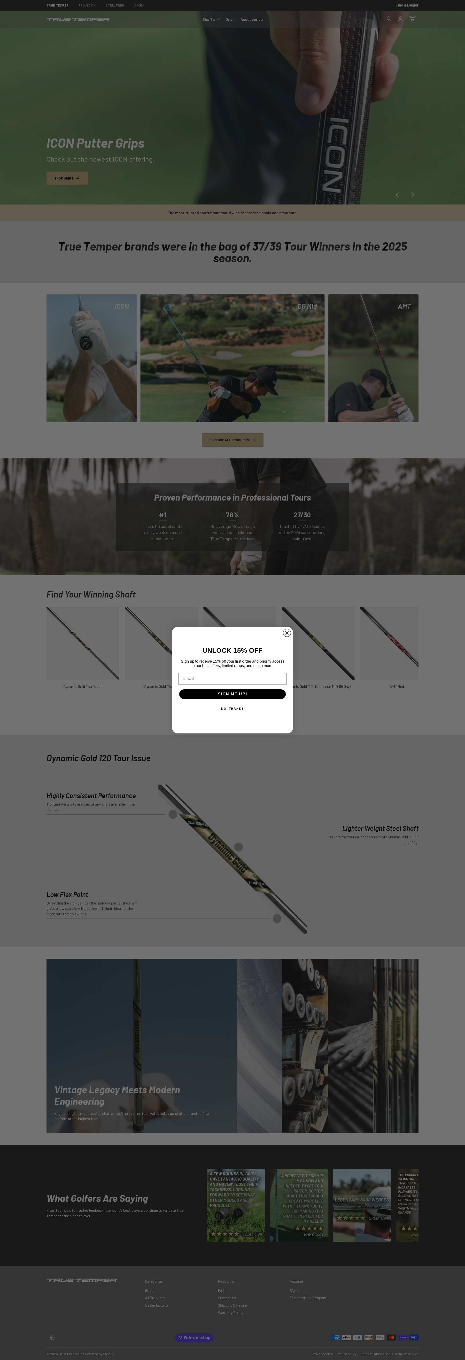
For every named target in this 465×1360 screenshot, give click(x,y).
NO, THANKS (232, 708)
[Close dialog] (287, 633)
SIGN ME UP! (232, 694)
